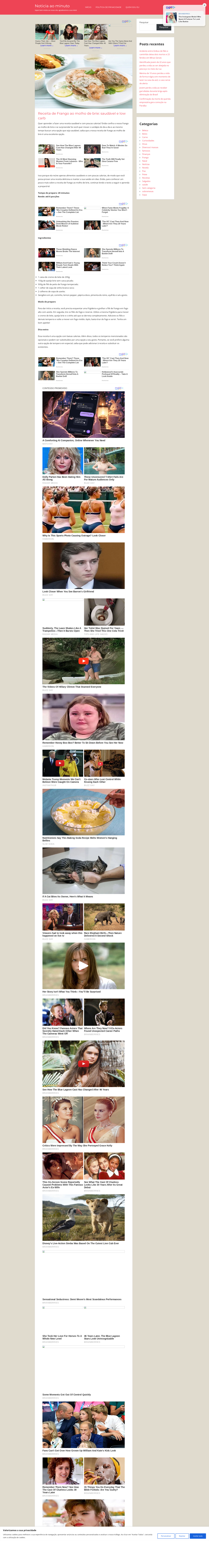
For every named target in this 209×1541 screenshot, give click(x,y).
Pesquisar (144, 22)
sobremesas (147, 191)
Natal (144, 161)
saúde (145, 184)
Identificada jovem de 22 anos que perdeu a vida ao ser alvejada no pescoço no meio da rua (155, 65)
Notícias (146, 164)
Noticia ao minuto (52, 6)
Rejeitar (182, 1536)
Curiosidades (148, 140)
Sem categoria (148, 188)
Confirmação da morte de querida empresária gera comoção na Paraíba (155, 102)
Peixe (144, 174)
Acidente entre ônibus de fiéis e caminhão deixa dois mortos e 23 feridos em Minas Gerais (154, 54)
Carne (145, 137)
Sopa (144, 194)
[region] (104, 1534)
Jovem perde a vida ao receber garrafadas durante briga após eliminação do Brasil (153, 91)
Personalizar (166, 1536)
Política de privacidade (108, 7)
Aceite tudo (197, 1536)
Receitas (146, 178)
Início (88, 7)
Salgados (146, 181)
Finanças (146, 154)
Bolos (144, 133)
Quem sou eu (132, 7)
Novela (145, 167)
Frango (145, 157)
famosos (146, 150)
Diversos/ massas (150, 147)
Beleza (145, 130)
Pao (144, 171)
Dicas (144, 144)
